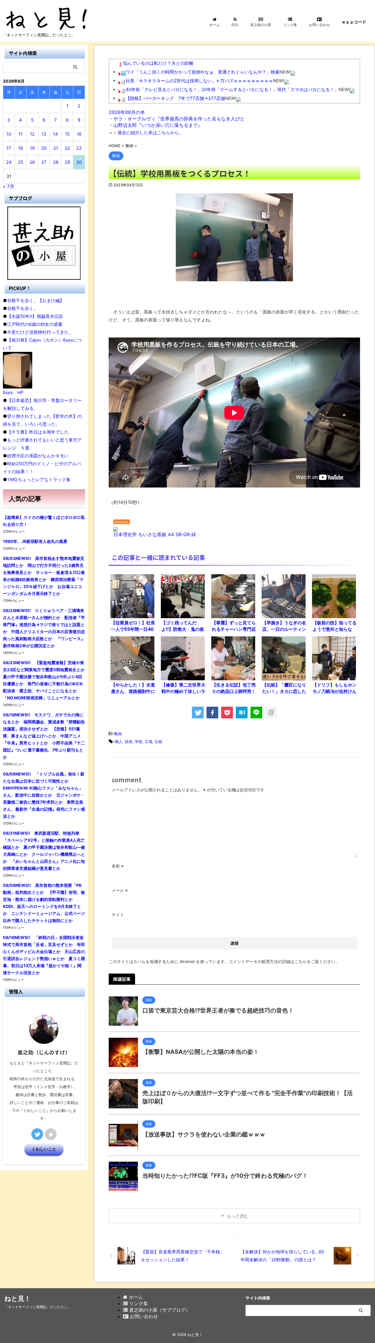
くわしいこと (44, 1149)
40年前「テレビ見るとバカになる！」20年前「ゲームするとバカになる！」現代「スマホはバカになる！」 (232, 89)
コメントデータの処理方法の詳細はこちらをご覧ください (282, 961)
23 (79, 148)
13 (43, 134)
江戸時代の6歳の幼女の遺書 (34, 324)
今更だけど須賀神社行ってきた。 (40, 332)
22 (67, 148)
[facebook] (212, 712)
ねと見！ (17, 1298)
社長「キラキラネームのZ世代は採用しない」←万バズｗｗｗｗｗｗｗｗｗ (199, 80)
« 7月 (8, 186)
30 (79, 162)
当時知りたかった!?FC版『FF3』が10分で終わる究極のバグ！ (225, 1175)
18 (20, 148)
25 (20, 162)
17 (8, 148)
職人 (118, 741)
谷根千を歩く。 (22, 308)
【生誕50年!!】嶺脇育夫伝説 (35, 316)
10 (8, 134)
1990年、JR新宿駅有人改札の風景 (35, 541)
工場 (148, 741)
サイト (118, 914)
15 (67, 134)
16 (79, 134)
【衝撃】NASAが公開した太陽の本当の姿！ (200, 1051)
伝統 (158, 741)
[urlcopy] (271, 712)
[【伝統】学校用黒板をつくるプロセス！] (242, 712)
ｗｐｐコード (354, 21)
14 (55, 134)
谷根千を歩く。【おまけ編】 (35, 300)
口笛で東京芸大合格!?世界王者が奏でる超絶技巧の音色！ (218, 1010)
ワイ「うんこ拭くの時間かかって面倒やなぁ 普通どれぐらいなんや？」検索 (202, 72)
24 (9, 162)
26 (32, 162)
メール (120, 890)
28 (55, 162)
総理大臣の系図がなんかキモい (38, 456)
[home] (51, 1134)
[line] (256, 712)
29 (67, 162)
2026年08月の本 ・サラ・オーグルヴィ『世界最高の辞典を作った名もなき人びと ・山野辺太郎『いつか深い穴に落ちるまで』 (177, 118)
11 (20, 134)
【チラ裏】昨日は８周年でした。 (40, 432)
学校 (138, 741)
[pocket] (227, 712)
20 (44, 148)
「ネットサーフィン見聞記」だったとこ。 (37, 1307)
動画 (118, 733)
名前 (118, 865)
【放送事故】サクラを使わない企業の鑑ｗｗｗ (203, 1134)
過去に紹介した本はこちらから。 (150, 132)
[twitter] (198, 712)
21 (55, 148)
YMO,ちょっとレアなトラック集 (39, 479)
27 (44, 162)
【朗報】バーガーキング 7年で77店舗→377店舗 (175, 98)
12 (32, 134)
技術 (128, 741)
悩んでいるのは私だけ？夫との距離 (158, 63)
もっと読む (238, 1216)
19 (32, 148)
